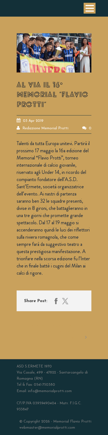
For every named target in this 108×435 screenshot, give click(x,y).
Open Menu (90, 8)
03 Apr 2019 (33, 121)
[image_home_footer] (54, 53)
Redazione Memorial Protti (45, 128)
